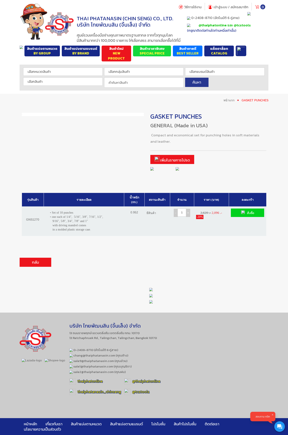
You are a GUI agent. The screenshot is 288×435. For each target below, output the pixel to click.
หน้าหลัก (30, 424)
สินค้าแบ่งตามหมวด (42, 51)
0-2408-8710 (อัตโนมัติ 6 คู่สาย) (214, 17)
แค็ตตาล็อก (219, 51)
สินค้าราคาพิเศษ (152, 51)
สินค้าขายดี (188, 51)
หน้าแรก (228, 100)
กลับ (35, 262)
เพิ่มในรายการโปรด (174, 160)
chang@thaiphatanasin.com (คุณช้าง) (100, 355)
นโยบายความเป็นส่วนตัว (42, 429)
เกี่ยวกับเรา (54, 424)
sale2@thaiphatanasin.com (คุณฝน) (99, 371)
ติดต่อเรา (212, 424)
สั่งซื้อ (250, 213)
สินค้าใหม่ (116, 53)
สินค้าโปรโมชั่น (185, 424)
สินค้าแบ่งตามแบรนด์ (80, 51)
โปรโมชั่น (158, 424)
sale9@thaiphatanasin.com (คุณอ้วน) (100, 360)
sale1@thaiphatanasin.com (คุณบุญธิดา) (102, 366)
